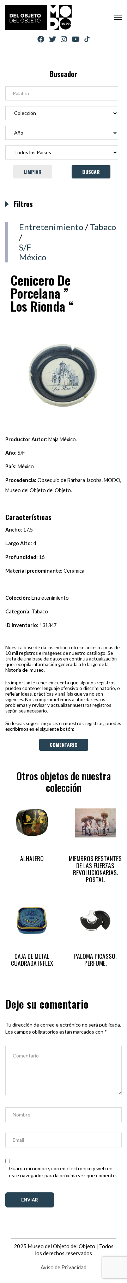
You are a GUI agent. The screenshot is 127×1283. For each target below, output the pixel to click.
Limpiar (33, 171)
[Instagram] (64, 39)
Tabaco (103, 227)
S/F (25, 247)
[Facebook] (40, 39)
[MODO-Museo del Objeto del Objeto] (38, 17)
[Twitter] (52, 39)
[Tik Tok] (87, 39)
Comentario (64, 744)
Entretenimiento (51, 227)
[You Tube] (76, 39)
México (32, 257)
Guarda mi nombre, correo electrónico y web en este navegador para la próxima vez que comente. (63, 1171)
